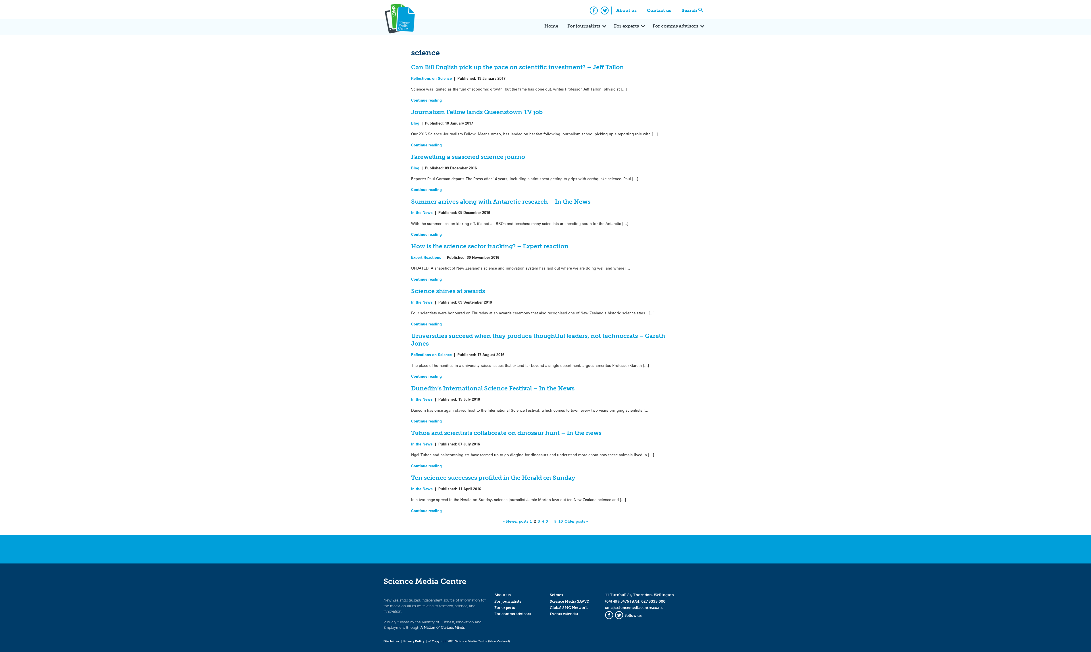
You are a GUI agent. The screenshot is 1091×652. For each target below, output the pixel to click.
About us (626, 10)
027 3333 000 (653, 601)
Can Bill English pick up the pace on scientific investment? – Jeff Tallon (517, 67)
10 (561, 521)
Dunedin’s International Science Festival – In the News (492, 388)
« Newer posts (515, 521)
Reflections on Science (431, 78)
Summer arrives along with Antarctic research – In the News (500, 201)
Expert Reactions (426, 257)
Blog (415, 123)
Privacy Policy (413, 641)
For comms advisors (675, 26)
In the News (422, 212)
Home (551, 26)
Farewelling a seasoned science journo (468, 156)
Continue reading (426, 100)
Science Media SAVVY (569, 601)
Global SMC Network (569, 607)
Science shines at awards (448, 291)
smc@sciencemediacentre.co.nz (634, 607)
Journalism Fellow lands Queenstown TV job (477, 111)
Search (689, 10)
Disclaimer (391, 641)
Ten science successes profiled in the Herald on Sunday (493, 477)
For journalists (583, 26)
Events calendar (564, 614)
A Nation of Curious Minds (442, 627)
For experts (626, 26)
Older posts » (576, 521)
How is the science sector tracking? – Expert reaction (490, 246)
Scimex (556, 595)
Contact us (659, 10)
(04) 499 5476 (617, 601)
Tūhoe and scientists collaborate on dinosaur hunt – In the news (506, 432)
